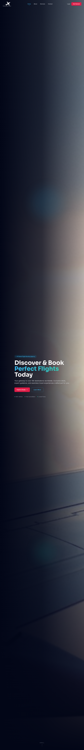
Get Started (76, 4)
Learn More (37, 390)
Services (42, 4)
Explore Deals (21, 390)
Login (68, 4)
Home (29, 4)
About (35, 4)
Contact (50, 4)
